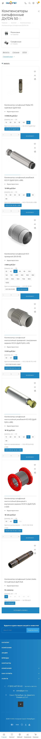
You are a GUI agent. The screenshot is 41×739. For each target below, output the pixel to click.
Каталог (5, 642)
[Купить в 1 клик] (35, 79)
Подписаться (33, 630)
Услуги (5, 678)
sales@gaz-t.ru (22, 691)
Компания (6, 647)
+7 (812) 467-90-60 (15, 686)
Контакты (6, 663)
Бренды (5, 658)
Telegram (20, 704)
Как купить (7, 673)
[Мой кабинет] (33, 3)
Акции (5, 653)
